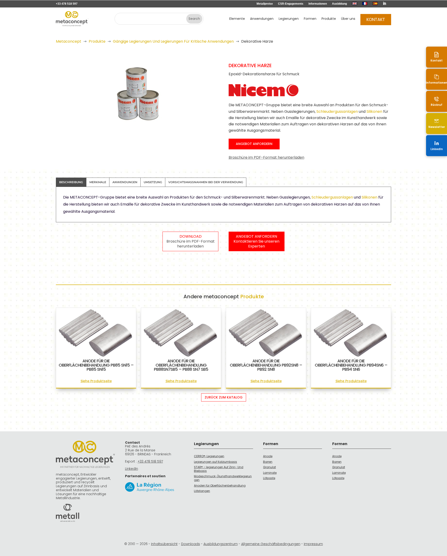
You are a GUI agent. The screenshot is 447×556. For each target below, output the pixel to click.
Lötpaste (269, 478)
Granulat (269, 467)
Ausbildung (339, 3)
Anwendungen (262, 19)
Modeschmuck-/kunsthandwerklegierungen (223, 478)
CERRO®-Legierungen (209, 456)
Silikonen (374, 111)
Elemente (237, 19)
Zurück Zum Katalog (224, 397)
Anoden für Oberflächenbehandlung (220, 485)
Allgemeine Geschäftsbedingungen (270, 544)
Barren (267, 462)
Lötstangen (202, 491)
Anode (267, 456)
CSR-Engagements (290, 3)
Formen (310, 19)
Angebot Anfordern (254, 143)
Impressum (313, 544)
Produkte (329, 19)
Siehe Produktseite (96, 381)
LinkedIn (131, 468)
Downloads (190, 544)
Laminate (270, 473)
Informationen (317, 3)
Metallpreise (265, 3)
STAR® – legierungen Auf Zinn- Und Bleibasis (218, 469)
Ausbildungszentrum (220, 544)
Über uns (348, 19)
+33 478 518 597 (67, 3)
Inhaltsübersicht (164, 544)
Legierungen (289, 19)
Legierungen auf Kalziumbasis (215, 462)
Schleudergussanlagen (337, 111)
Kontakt (375, 19)
